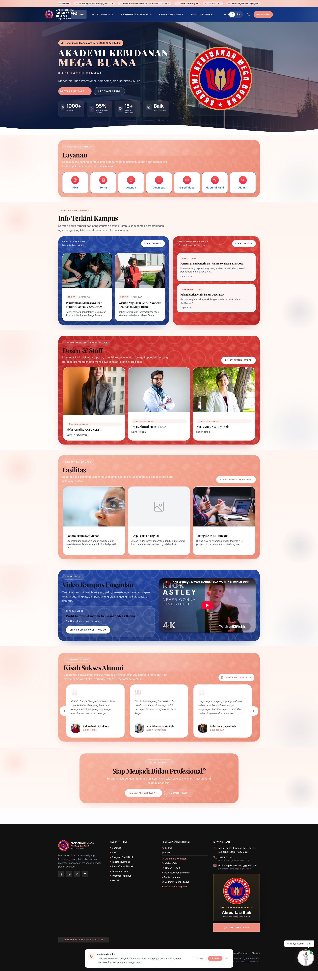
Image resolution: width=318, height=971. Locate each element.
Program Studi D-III (122, 857)
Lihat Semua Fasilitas (236, 479)
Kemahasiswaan (120, 871)
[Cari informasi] (248, 14)
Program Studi (109, 91)
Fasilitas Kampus (121, 861)
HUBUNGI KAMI (178, 793)
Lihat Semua (152, 243)
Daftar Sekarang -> (131, 3)
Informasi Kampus (121, 875)
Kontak (115, 880)
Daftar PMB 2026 (72, 91)
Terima (215, 958)
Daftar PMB (263, 14)
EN (238, 14)
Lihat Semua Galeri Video (88, 630)
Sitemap (256, 953)
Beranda (116, 847)
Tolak (199, 958)
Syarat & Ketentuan (239, 953)
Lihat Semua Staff (238, 360)
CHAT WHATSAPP (239, 927)
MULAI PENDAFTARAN (144, 793)
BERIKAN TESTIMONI (239, 677)
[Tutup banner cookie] (227, 958)
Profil (114, 852)
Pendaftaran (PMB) (122, 866)
